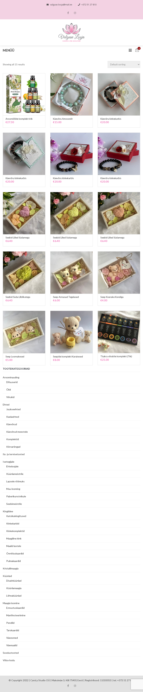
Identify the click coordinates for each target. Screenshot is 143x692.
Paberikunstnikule (16, 496)
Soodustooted (11, 652)
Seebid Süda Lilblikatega (18, 297)
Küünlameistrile (14, 473)
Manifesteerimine (15, 615)
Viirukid (10, 397)
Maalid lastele (13, 545)
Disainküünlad (13, 580)
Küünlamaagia (13, 588)
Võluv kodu (9, 660)
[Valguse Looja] (72, 32)
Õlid (8, 389)
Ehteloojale (12, 466)
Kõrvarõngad (13, 446)
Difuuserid (12, 382)
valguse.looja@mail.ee (61, 4)
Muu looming (13, 488)
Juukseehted (13, 409)
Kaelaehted (12, 416)
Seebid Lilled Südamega (17, 237)
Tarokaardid (12, 630)
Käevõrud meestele (17, 431)
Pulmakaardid (13, 560)
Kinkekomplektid (15, 530)
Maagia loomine (11, 603)
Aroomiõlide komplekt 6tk (19, 118)
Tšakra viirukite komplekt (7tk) (116, 356)
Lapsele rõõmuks (15, 481)
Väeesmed (12, 637)
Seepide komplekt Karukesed (68, 356)
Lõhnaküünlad (13, 595)
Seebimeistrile (14, 503)
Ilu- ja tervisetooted (14, 454)
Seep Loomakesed (15, 356)
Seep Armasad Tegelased (66, 297)
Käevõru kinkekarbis (110, 118)
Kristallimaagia (10, 568)
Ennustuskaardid (15, 607)
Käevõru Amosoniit (63, 118)
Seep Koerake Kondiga (111, 297)
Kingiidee (8, 511)
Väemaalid (11, 645)
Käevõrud (11, 424)
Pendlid (10, 622)
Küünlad (7, 575)
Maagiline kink (13, 538)
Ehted (6, 404)
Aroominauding (11, 377)
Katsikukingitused (16, 516)
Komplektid (12, 439)
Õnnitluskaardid (15, 553)
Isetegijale (8, 461)
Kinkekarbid (12, 523)
